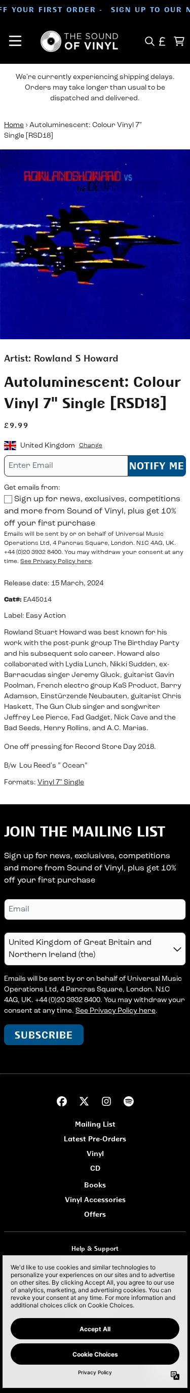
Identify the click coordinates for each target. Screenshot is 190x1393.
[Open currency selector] (162, 41)
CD (95, 1168)
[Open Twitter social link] (84, 1101)
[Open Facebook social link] (62, 1101)
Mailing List (95, 1124)
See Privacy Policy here (56, 562)
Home (14, 125)
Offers (95, 1214)
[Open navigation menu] (15, 41)
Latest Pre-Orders (95, 1138)
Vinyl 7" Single (60, 782)
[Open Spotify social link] (129, 1101)
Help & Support (95, 1248)
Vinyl (95, 1153)
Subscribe (44, 1035)
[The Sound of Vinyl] (79, 41)
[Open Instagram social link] (106, 1101)
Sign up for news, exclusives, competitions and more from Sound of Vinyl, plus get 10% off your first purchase (92, 511)
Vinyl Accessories (95, 1199)
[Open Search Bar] (149, 41)
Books (95, 1184)
